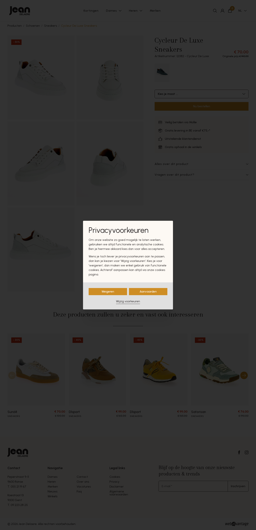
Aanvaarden (148, 291)
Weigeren (108, 291)
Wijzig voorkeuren (128, 301)
